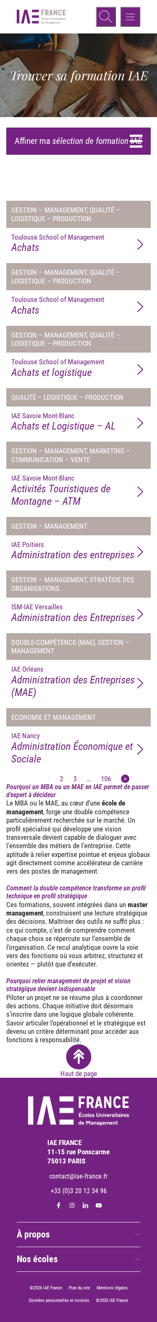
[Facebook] (58, 1205)
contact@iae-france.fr (78, 1176)
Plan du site (79, 1288)
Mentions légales (112, 1288)
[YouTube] (98, 1205)
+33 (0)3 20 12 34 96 (79, 1191)
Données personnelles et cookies (59, 1300)
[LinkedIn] (85, 1205)
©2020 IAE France (112, 1300)
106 (106, 779)
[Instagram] (72, 1205)
